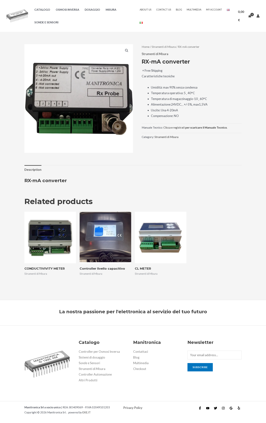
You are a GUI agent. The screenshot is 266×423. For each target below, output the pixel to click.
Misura (111, 9)
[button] (126, 50)
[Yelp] (238, 408)
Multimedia (194, 9)
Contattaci (140, 351)
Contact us (163, 9)
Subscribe (200, 367)
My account (214, 9)
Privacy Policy (132, 408)
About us (145, 9)
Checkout (139, 369)
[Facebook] (200, 408)
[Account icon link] (258, 16)
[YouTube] (207, 408)
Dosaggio (92, 9)
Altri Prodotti (88, 380)
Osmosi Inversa (67, 9)
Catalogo (42, 9)
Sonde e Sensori (46, 22)
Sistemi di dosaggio (92, 357)
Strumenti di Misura (164, 46)
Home (145, 46)
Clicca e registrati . (195, 127)
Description (32, 169)
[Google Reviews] (231, 408)
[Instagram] (223, 408)
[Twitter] (215, 408)
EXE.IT (86, 412)
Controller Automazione (95, 374)
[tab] (32, 169)
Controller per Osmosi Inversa (99, 351)
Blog (179, 9)
